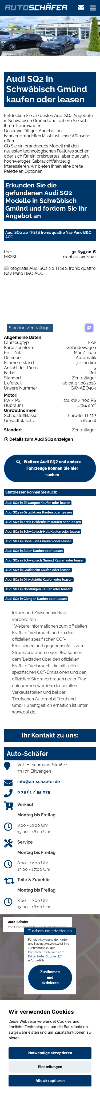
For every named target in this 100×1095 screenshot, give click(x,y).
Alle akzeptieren (50, 1080)
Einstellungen (50, 1067)
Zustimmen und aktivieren (50, 977)
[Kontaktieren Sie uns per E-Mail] (81, 7)
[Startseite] (36, 6)
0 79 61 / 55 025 (33, 792)
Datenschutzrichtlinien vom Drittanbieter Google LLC (46, 954)
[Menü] (93, 8)
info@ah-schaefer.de (38, 781)
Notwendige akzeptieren (50, 1053)
